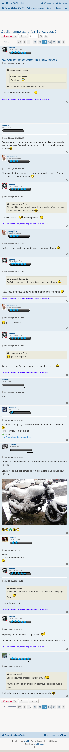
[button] (19, 42)
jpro (10, 654)
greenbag (12, 407)
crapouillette (12, 156)
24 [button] (40, 42)
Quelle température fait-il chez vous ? (29, 31)
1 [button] (28, 42)
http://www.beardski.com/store (16, 437)
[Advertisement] (34, 19)
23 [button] (35, 42)
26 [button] (49, 42)
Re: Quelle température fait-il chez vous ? (29, 59)
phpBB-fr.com (39, 744)
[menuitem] (9, 3)
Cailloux (13, 445)
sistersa (13, 538)
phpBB (26, 741)
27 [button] (54, 42)
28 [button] (59, 42)
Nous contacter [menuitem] (53, 735)
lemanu (12, 48)
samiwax (5, 125)
